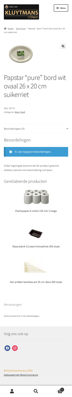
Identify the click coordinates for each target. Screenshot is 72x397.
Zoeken (36, 391)
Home (11, 28)
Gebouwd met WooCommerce (21, 374)
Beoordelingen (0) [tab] (14, 128)
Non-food (20, 28)
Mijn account (12, 391)
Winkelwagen (55, 388)
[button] (63, 46)
